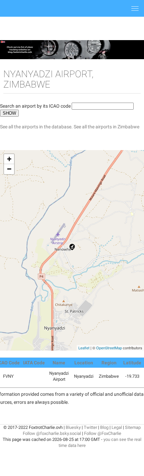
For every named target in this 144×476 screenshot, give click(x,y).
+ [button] (9, 159)
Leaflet (83, 347)
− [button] (9, 169)
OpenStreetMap (109, 347)
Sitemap (133, 427)
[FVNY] (72, 247)
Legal (117, 427)
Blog (104, 427)
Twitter (90, 427)
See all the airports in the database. (37, 126)
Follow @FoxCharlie (102, 433)
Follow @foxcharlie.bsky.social (52, 433)
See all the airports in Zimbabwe (106, 126)
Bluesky (73, 427)
